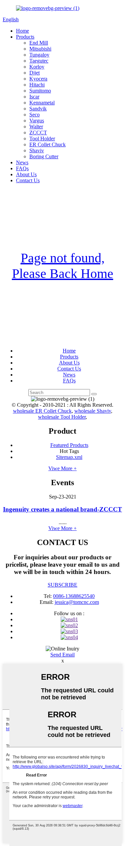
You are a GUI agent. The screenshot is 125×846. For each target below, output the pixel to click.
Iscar (34, 96)
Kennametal (42, 102)
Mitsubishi (40, 49)
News (22, 162)
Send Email (62, 654)
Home (22, 31)
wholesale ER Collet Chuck (42, 411)
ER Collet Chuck (47, 144)
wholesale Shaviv (92, 411)
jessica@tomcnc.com (77, 602)
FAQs (22, 168)
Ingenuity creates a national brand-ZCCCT (62, 509)
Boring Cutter (43, 156)
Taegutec (38, 61)
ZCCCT (38, 132)
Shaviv (36, 150)
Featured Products (69, 445)
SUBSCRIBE (62, 585)
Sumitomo (40, 90)
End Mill (38, 43)
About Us (26, 174)
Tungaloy (39, 55)
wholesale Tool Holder (62, 417)
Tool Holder (42, 138)
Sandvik (38, 108)
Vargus (36, 120)
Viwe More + (62, 468)
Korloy (36, 67)
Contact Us (28, 180)
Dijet (34, 72)
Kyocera (38, 78)
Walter (36, 126)
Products (25, 37)
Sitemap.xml (69, 457)
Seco (34, 114)
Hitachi (37, 84)
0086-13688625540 (74, 596)
